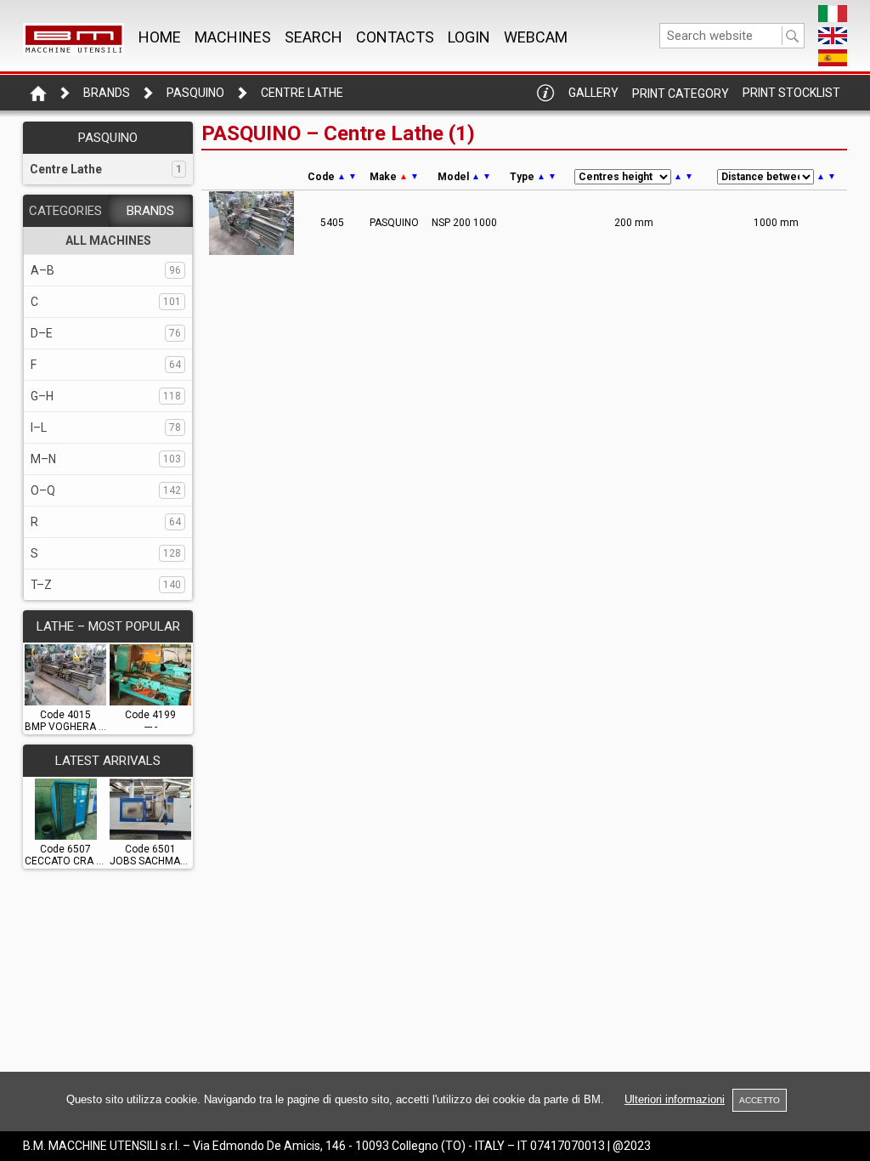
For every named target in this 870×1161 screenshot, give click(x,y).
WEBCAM (536, 37)
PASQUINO (195, 92)
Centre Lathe (302, 92)
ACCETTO (759, 1100)
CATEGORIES (65, 210)
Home (159, 37)
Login (469, 37)
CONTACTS (395, 37)
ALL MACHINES (108, 240)
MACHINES (233, 37)
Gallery (593, 92)
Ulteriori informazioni (674, 1099)
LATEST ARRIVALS (108, 760)
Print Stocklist (791, 92)
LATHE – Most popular (108, 626)
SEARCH (313, 37)
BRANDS (150, 210)
